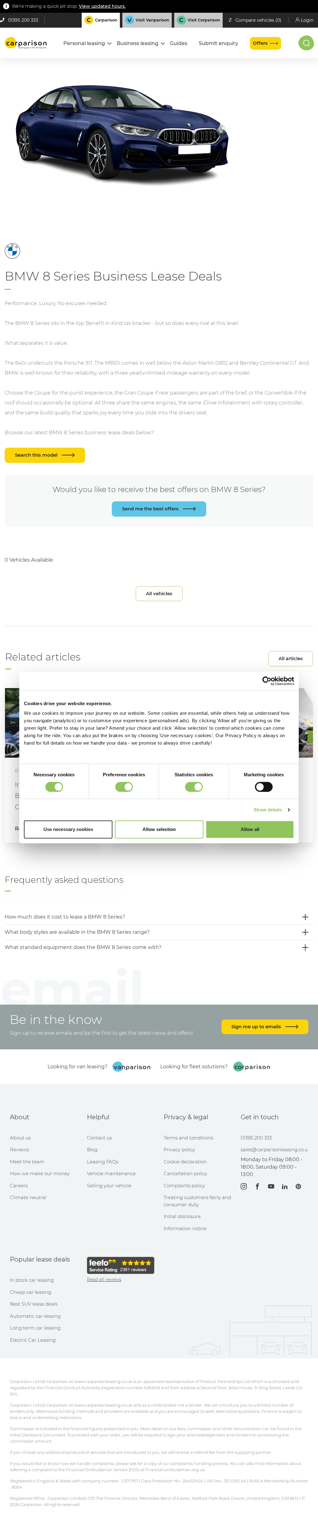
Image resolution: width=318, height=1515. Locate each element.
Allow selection (159, 829)
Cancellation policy (185, 1173)
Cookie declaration (185, 1162)
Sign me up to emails (256, 1026)
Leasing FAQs (102, 1162)
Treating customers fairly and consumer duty (197, 1200)
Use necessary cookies (68, 829)
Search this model (37, 455)
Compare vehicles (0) (258, 20)
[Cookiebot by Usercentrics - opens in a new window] (267, 681)
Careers (19, 1186)
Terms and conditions (188, 1138)
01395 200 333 (23, 20)
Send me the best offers (151, 509)
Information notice (185, 1228)
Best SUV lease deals (33, 1304)
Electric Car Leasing (33, 1340)
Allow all (250, 829)
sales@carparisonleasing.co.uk (274, 1149)
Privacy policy (179, 1149)
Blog (92, 1149)
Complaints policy (184, 1186)
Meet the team (27, 1162)
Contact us (99, 1138)
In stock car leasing (32, 1280)
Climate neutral (28, 1197)
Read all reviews (104, 1279)
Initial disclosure (182, 1216)
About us (20, 1138)
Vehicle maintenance (111, 1173)
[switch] (124, 787)
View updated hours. (102, 6)
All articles (291, 658)
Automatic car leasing (35, 1316)
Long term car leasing (35, 1328)
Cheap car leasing (30, 1292)
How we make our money (40, 1173)
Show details (268, 809)
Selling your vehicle (109, 1186)
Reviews (19, 1149)
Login (307, 20)
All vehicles (159, 593)
